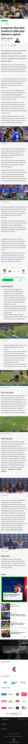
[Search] (26, 1)
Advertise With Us (19, 736)
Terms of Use (11, 733)
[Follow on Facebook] (21, 719)
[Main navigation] (1, 1)
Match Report (4, 20)
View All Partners (14, 713)
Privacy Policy (16, 733)
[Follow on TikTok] (18, 719)
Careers (6, 736)
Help (10, 736)
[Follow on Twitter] (23, 719)
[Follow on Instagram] (25, 719)
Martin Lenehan (7, 38)
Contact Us (13, 736)
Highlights (8, 280)
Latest (20, 280)
